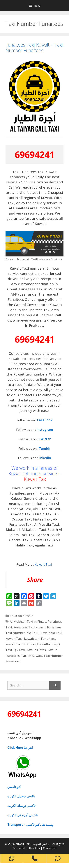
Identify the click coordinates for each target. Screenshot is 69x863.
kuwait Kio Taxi (51, 633)
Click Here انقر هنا (20, 747)
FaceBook (44, 420)
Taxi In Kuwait (31, 655)
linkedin (44, 458)
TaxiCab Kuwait (21, 616)
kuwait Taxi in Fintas (21, 644)
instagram (45, 429)
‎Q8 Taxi (19, 650)
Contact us (49, 848)
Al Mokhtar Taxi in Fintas (28, 621)
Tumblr (45, 448)
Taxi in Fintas (36, 650)
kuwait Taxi (14, 638)
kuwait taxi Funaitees (39, 638)
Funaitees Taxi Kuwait (29, 627)
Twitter (45, 439)
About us (35, 848)
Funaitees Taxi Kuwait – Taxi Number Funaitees (34, 47)
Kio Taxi (32, 633)
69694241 (34, 155)
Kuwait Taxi (35, 479)
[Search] (55, 685)
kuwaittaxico (46, 644)
